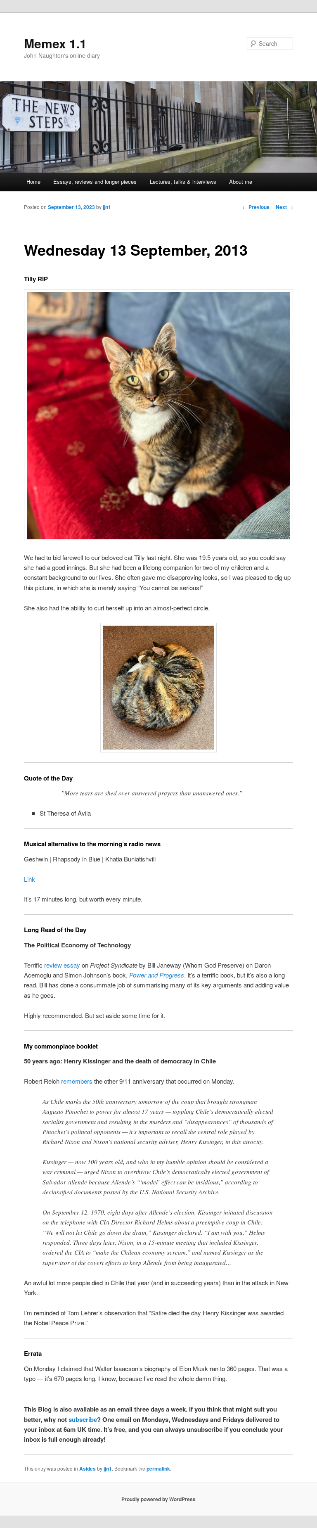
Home (33, 181)
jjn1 (107, 207)
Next (284, 207)
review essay (62, 965)
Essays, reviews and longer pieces (95, 181)
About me (240, 181)
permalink (158, 1468)
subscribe (83, 1419)
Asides (87, 1468)
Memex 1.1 (55, 43)
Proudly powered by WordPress (158, 1499)
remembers (76, 1081)
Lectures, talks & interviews (183, 181)
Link (29, 879)
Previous (256, 207)
